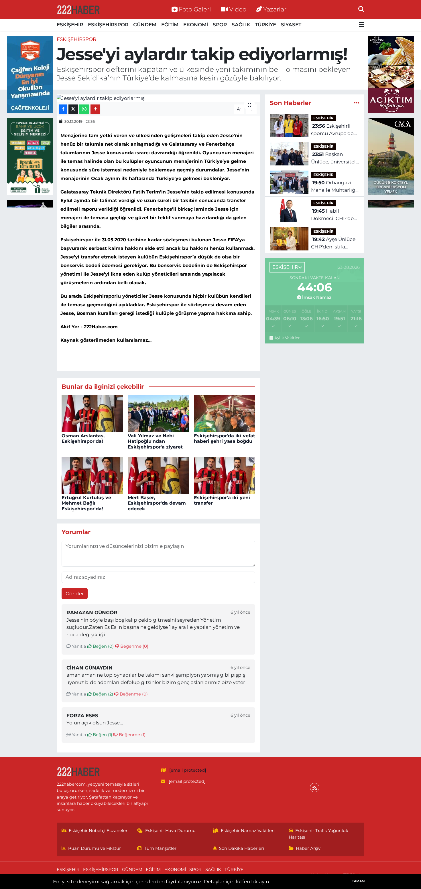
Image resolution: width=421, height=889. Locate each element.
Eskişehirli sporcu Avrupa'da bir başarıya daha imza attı (332, 130)
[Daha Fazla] (95, 109)
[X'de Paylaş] (73, 109)
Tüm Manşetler (160, 848)
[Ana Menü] (361, 25)
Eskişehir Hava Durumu (170, 830)
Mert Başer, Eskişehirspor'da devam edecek (157, 503)
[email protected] (187, 770)
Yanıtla (78, 646)
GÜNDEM (144, 24)
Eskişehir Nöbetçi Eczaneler (98, 830)
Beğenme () (133, 646)
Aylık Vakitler (286, 337)
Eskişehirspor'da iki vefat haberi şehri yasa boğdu (224, 438)
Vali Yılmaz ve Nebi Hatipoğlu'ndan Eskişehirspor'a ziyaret (155, 441)
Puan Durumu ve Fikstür (94, 848)
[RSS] (314, 787)
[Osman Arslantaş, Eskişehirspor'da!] (92, 413)
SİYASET (291, 24)
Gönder (75, 593)
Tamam (358, 881)
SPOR (220, 24)
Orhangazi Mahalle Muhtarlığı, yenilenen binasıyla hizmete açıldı (334, 187)
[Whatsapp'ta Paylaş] (84, 109)
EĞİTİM (169, 24)
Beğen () (103, 646)
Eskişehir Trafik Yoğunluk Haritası (319, 833)
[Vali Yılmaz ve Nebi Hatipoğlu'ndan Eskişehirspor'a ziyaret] (158, 413)
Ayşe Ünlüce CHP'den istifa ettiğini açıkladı (333, 243)
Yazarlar (274, 9)
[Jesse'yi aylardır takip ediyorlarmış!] (158, 98)
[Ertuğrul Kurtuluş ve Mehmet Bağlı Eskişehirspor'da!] (92, 475)
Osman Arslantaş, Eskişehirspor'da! (83, 438)
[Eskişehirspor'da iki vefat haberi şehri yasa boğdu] (224, 413)
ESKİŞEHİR (70, 24)
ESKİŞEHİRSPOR (108, 24)
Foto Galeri (195, 9)
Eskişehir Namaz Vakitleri (248, 830)
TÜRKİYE (265, 24)
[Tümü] (356, 103)
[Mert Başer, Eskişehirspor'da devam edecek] (158, 475)
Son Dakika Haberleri (241, 848)
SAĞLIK (241, 24)
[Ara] (361, 9)
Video (237, 9)
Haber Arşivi (309, 848)
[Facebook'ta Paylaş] (63, 109)
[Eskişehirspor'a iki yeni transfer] (224, 475)
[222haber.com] (78, 9)
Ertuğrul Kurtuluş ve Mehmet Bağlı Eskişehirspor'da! (86, 503)
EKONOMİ (195, 24)
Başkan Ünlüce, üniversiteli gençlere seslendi (334, 158)
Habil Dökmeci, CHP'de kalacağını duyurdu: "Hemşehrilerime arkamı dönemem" (335, 215)
